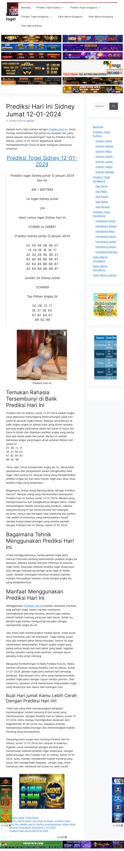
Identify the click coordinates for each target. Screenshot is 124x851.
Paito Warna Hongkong (101, 16)
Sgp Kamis (101, 196)
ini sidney (48, 821)
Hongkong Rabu (105, 231)
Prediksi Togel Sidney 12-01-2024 (42, 161)
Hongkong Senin (105, 221)
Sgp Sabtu (101, 201)
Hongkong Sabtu (105, 246)
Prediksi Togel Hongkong (34, 16)
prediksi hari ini (27, 824)
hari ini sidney (24, 821)
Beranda (25, 7)
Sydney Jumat (17, 817)
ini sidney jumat (62, 821)
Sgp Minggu (102, 206)
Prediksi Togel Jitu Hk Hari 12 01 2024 (29, 830)
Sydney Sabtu (104, 166)
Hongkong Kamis (105, 236)
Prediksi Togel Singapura (83, 7)
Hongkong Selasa (106, 226)
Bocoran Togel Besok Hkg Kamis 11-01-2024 (32, 827)
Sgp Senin (101, 186)
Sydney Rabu (103, 151)
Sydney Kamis (104, 156)
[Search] (113, 106)
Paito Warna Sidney (31, 25)
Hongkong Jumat (105, 241)
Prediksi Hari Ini (58, 129)
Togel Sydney (32, 817)
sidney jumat (68, 824)
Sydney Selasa (104, 146)
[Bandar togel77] (105, 316)
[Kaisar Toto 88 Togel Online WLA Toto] (6, 821)
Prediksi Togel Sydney (48, 7)
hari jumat (38, 821)
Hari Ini (13, 821)
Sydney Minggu (104, 172)
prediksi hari (12, 824)
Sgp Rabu (101, 191)
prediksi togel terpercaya (48, 824)
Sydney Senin (103, 141)
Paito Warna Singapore (70, 16)
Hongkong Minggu (106, 252)
